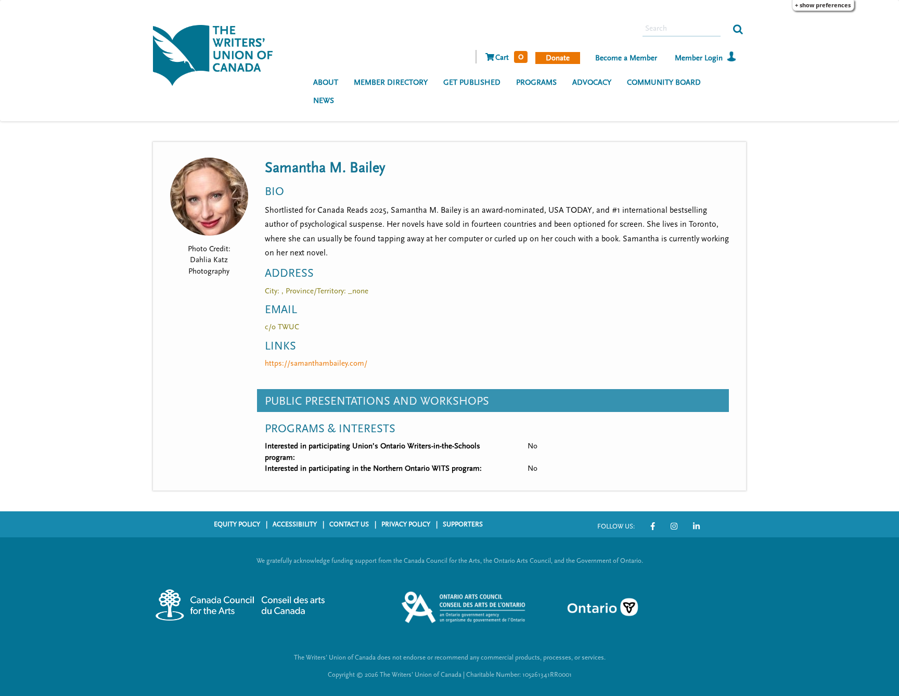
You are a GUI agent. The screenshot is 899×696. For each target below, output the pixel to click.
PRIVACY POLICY (405, 524)
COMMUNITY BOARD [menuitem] (664, 82)
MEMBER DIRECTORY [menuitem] (391, 82)
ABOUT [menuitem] (325, 82)
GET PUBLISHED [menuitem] (471, 82)
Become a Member (626, 58)
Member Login (699, 58)
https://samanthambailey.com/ (316, 363)
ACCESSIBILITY (295, 524)
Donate (558, 58)
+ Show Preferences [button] (823, 5)
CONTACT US (349, 524)
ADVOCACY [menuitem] (591, 82)
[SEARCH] (737, 28)
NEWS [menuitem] (323, 100)
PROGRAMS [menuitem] (536, 82)
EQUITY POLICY (237, 524)
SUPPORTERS (463, 524)
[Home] (216, 54)
